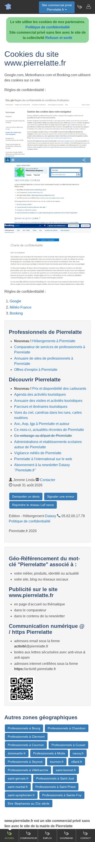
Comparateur (28, 838)
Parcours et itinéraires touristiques (40, 406)
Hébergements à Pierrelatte (53, 341)
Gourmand (66, 838)
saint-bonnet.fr (66, 770)
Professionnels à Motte (49, 753)
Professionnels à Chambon (67, 728)
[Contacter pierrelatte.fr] (88, 6)
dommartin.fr (17, 753)
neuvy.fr (78, 753)
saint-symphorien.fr (21, 795)
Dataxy (50, 516)
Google (15, 301)
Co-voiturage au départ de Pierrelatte (43, 436)
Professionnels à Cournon (26, 745)
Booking (16, 313)
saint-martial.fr (18, 787)
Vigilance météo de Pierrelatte (37, 453)
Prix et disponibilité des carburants (59, 388)
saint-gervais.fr (18, 778)
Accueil (9, 838)
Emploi (47, 838)
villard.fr (76, 761)
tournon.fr (57, 761)
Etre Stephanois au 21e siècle (28, 803)
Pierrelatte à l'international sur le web (43, 459)
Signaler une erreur (60, 496)
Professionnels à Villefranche (28, 770)
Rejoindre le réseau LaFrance (33, 505)
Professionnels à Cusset (68, 745)
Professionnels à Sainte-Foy (62, 795)
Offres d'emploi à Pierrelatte (35, 369)
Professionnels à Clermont (26, 736)
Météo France (20, 307)
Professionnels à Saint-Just (55, 778)
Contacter (47, 480)
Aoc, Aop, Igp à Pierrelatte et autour (41, 424)
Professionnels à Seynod (25, 761)
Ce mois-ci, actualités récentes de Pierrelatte (49, 430)
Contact (85, 838)
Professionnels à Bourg (24, 728)
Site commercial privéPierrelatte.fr (57, 7)
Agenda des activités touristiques (40, 394)
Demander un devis (26, 496)
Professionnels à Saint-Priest (55, 787)
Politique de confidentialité (47, 27)
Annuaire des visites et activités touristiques (48, 401)
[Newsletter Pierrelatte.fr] (79, 6)
